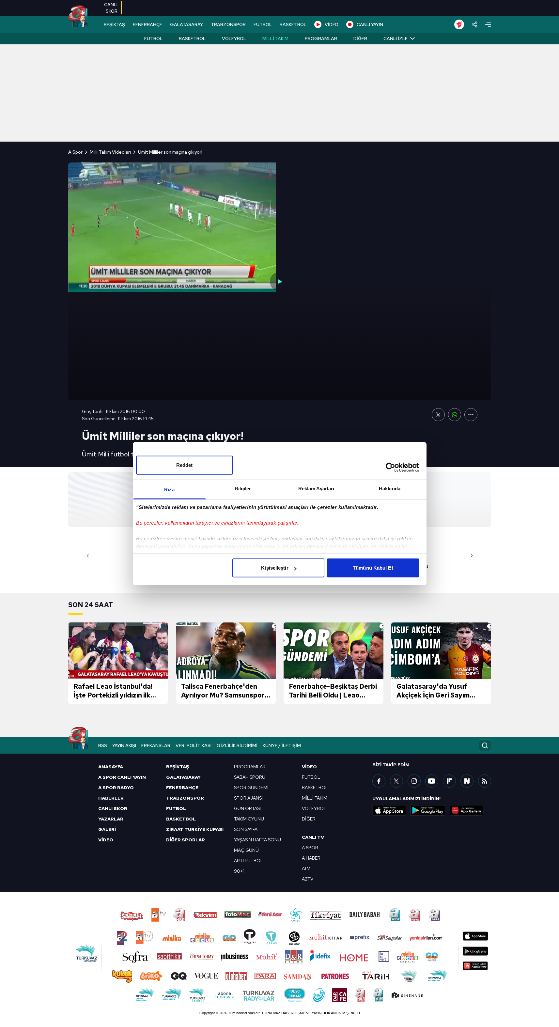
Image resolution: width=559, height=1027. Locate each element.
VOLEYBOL (314, 808)
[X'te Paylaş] (438, 414)
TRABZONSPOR (228, 24)
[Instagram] (414, 781)
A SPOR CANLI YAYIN (122, 777)
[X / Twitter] (396, 781)
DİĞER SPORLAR (185, 840)
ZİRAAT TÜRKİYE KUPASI (195, 829)
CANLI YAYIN (370, 24)
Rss (102, 745)
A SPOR (310, 848)
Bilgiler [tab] (243, 488)
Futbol (153, 38)
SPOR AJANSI (248, 798)
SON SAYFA (245, 829)
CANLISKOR (110, 8)
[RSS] (484, 781)
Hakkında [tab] (389, 488)
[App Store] (389, 810)
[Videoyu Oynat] (279, 281)
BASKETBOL (293, 24)
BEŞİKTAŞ (114, 24)
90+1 (239, 871)
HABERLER (111, 798)
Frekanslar (155, 745)
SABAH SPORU (249, 777)
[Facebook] (378, 781)
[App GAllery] (467, 810)
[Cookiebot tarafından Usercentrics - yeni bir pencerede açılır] (390, 467)
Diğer (360, 38)
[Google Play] (428, 810)
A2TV (307, 879)
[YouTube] (431, 781)
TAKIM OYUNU (249, 819)
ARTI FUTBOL (248, 861)
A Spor (75, 152)
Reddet (184, 465)
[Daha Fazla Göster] (470, 414)
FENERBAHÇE (147, 24)
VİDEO (331, 24)
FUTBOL (263, 24)
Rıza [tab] (169, 489)
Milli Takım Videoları (110, 152)
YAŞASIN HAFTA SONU (257, 840)
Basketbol (192, 38)
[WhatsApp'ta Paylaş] (454, 414)
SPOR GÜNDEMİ (251, 787)
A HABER (311, 858)
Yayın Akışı (124, 745)
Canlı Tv (313, 837)
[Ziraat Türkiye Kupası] (459, 24)
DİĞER (309, 819)
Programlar (321, 38)
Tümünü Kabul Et (373, 568)
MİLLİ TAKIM (314, 798)
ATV (306, 868)
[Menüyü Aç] (488, 25)
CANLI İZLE (395, 38)
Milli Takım (275, 38)
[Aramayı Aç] (485, 745)
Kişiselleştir (274, 568)
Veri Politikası (193, 745)
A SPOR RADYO (116, 787)
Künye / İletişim (282, 745)
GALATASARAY (186, 24)
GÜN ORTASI (247, 808)
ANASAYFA (110, 767)
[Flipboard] (449, 781)
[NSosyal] (467, 781)
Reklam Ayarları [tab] (316, 488)
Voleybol (234, 38)
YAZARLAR (110, 819)
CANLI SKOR (112, 808)
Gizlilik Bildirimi (237, 745)
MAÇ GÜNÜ (246, 850)
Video (309, 767)
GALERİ (107, 829)
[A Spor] (77, 16)
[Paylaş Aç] (474, 24)
